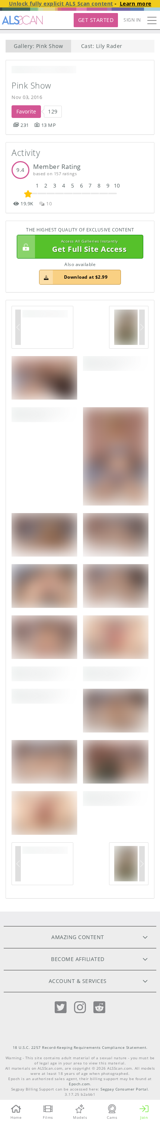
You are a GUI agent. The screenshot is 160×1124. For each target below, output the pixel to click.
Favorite (26, 111)
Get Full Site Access (89, 246)
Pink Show (31, 85)
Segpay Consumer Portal (124, 1089)
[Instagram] (80, 1007)
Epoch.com (79, 1084)
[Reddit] (99, 1007)
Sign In (132, 20)
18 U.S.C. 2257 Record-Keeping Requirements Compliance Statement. (80, 1047)
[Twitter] (61, 1007)
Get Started (96, 19)
